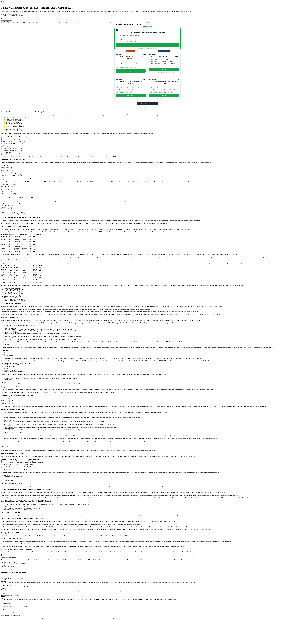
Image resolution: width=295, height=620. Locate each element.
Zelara (2, 1)
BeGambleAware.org (158, 107)
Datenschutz (4, 612)
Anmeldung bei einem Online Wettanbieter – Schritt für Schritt (100, 22)
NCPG (26, 606)
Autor (2, 2)
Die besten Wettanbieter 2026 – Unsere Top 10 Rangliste (15, 22)
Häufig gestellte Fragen (148, 22)
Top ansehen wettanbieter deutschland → (11, 14)
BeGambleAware (19, 606)
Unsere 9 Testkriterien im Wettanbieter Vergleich (41, 22)
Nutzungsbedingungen (12, 612)
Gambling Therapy (8, 606)
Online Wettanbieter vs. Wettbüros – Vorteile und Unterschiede (69, 22)
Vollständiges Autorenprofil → (8, 569)
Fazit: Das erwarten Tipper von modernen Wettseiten (129, 22)
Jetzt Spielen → (148, 45)
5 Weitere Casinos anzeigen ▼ (147, 103)
